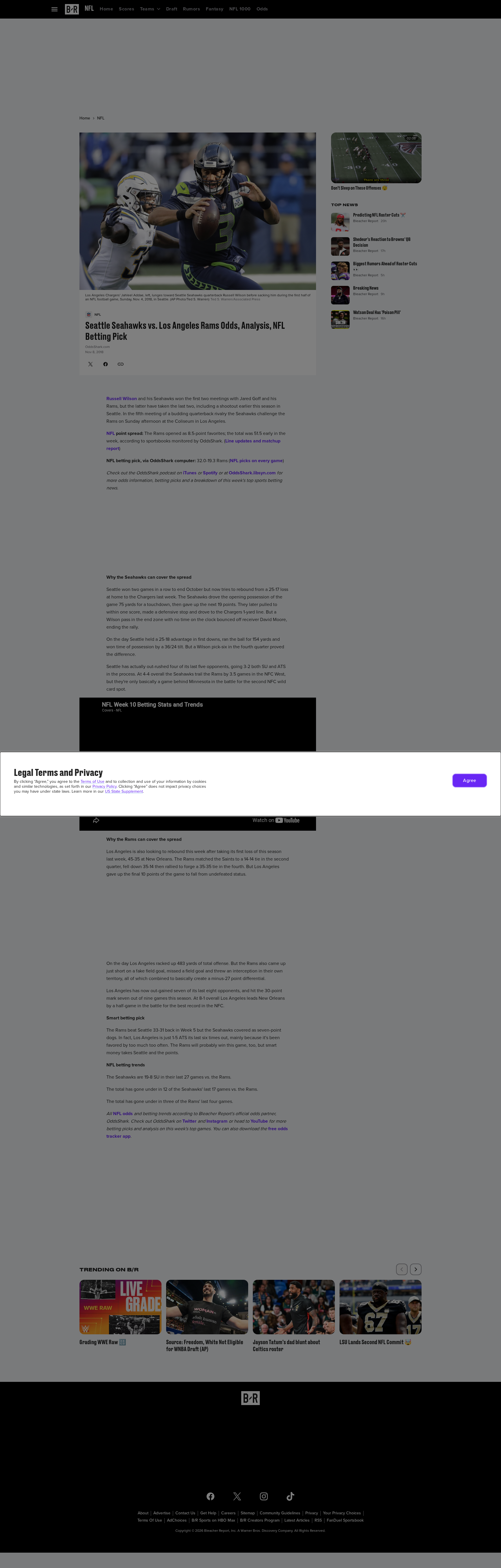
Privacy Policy (104, 786)
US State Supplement (124, 791)
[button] (469, 780)
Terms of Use (92, 781)
